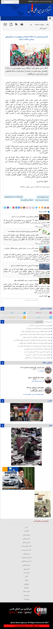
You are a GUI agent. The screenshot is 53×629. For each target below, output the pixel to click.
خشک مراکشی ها (27, 200)
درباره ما (45, 1)
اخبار (26, 527)
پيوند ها (49, 1)
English (30, 1)
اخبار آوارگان (26, 554)
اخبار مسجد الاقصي (26, 561)
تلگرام (12, 313)
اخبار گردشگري (26, 565)
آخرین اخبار (48, 321)
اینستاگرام (38, 313)
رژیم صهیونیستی (42, 197)
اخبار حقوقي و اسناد (26, 546)
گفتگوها (26, 588)
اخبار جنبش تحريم (26, 550)
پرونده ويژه (26, 595)
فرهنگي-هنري (26, 535)
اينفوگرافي (26, 584)
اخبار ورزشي (26, 569)
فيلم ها (26, 580)
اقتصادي (26, 531)
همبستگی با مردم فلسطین (13, 197)
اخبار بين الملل (26, 542)
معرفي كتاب (26, 599)
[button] (5, 24)
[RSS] (16, 24)
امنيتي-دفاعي (26, 539)
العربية (35, 1)
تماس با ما (40, 1)
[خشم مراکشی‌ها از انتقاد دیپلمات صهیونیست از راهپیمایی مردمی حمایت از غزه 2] (30, 55)
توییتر (38, 317)
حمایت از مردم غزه (41, 200)
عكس (26, 576)
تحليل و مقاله (26, 591)
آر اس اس (12, 317)
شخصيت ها (26, 573)
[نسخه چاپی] (22, 24)
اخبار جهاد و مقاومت (26, 557)
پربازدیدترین (39, 321)
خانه (47, 24)
